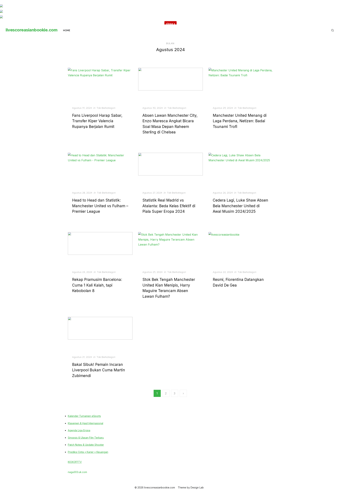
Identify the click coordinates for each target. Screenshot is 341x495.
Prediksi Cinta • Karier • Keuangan (88, 451)
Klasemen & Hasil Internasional (85, 423)
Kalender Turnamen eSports (84, 415)
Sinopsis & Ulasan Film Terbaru (86, 437)
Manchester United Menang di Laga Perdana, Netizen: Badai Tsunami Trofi (240, 121)
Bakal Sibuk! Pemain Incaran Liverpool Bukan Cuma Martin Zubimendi (98, 370)
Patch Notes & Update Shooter (86, 444)
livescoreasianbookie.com (31, 29)
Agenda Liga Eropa (79, 430)
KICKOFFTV (75, 461)
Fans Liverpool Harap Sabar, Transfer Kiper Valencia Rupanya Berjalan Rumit (97, 121)
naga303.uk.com (77, 472)
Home (66, 30)
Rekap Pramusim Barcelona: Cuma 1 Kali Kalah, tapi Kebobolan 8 (97, 285)
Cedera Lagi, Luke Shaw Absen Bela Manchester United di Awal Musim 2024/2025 (240, 206)
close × (170, 23)
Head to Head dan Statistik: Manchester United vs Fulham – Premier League (100, 206)
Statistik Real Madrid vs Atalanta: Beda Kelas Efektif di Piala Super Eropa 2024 (168, 206)
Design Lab (197, 487)
